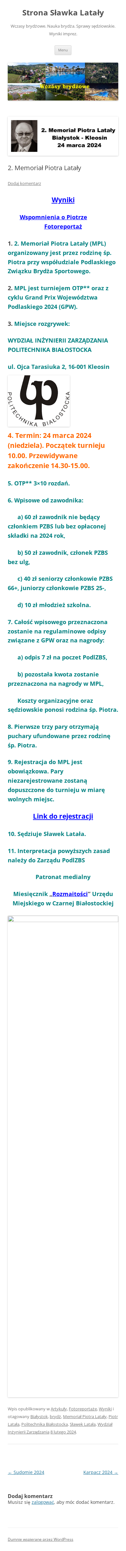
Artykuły (59, 1409)
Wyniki (63, 199)
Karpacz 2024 (100, 1472)
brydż (55, 1416)
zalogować (43, 1502)
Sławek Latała (83, 1424)
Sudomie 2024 (26, 1472)
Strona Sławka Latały (63, 13)
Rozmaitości (70, 894)
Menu (63, 50)
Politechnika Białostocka (44, 1424)
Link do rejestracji (63, 816)
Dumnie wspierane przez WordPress (40, 1539)
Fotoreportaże (83, 1409)
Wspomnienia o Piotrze (53, 217)
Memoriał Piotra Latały (85, 1416)
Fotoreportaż (63, 226)
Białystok (39, 1416)
